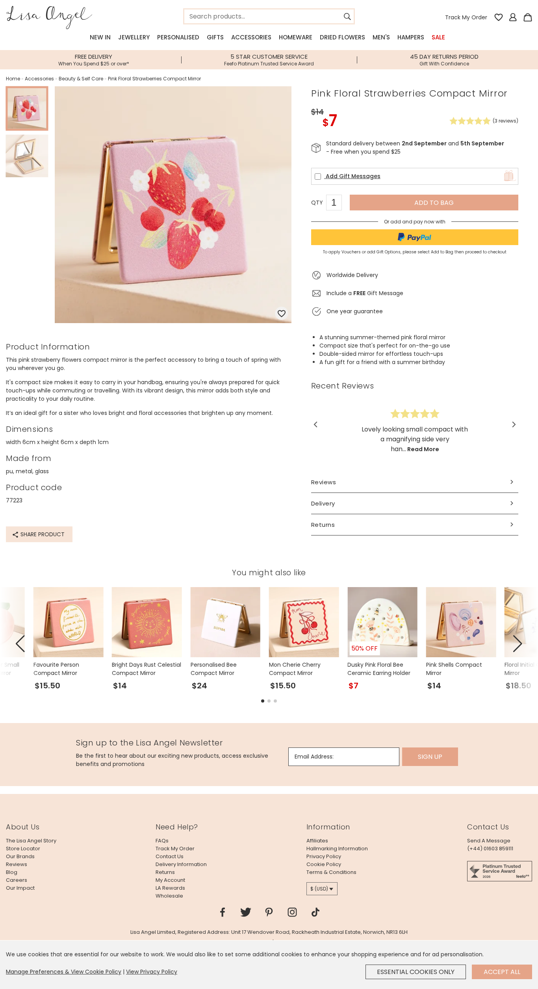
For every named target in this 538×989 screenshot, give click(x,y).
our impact (20, 888)
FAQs (162, 840)
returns (165, 872)
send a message (488, 840)
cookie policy (323, 864)
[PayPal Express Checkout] (414, 237)
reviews (16, 864)
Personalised (178, 37)
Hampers (410, 37)
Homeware (295, 37)
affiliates (317, 840)
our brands (20, 856)
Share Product (42, 534)
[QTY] (338, 204)
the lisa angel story (31, 840)
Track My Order (466, 17)
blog (11, 872)
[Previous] (316, 424)
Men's (381, 37)
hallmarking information (337, 848)
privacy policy (323, 856)
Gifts (215, 37)
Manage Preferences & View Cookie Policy (63, 972)
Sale (438, 37)
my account (170, 880)
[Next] (513, 424)
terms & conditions (331, 872)
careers (16, 880)
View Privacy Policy (151, 972)
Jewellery (134, 37)
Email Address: (314, 756)
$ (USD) (319, 888)
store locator (23, 848)
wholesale (169, 896)
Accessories (251, 37)
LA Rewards (170, 888)
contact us (170, 856)
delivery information (181, 864)
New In (100, 37)
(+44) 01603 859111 (490, 848)
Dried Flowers (342, 37)
